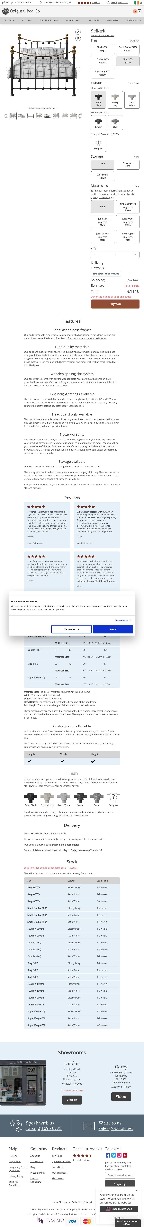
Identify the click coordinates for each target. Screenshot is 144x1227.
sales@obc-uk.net (116, 1128)
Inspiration (15, 1161)
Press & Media (38, 1172)
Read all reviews (81, 1160)
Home (55, 1202)
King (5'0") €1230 (127, 221)
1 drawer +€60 (127, 165)
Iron (81, 1202)
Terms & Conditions (15, 1183)
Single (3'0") (102, 49)
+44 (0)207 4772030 (72, 1083)
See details (134, 280)
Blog (32, 1167)
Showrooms (36, 1161)
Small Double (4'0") (128, 49)
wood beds (95, 812)
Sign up (118, 1214)
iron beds (79, 812)
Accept (113, 629)
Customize (70, 629)
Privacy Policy (16, 1176)
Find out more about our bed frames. (87, 338)
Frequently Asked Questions (18, 1169)
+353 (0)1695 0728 (44, 1128)
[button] (78, 69)
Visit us (72, 1100)
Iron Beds (57, 1155)
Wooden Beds (59, 1172)
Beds (74, 1202)
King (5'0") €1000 (102, 236)
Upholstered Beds (61, 1161)
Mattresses (58, 1178)
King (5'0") (127, 61)
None (102, 163)
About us (35, 1155)
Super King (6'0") (102, 73)
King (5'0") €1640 (128, 206)
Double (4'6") (103, 61)
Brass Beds (57, 1167)
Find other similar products (106, 273)
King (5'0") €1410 (102, 221)
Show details (121, 620)
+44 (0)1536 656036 (121, 1087)
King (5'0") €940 (128, 236)
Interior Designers (35, 1180)
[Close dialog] (137, 1185)
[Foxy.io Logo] (51, 1220)
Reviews (13, 1155)
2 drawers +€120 (102, 176)
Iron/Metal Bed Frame (102, 35)
